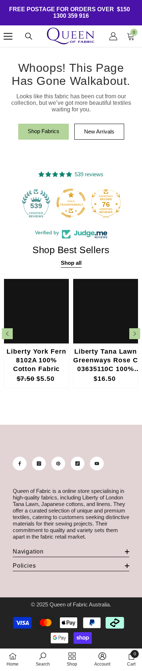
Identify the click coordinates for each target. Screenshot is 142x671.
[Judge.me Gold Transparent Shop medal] (49, 203)
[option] (36, 333)
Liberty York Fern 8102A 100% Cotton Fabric (36, 360)
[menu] (8, 36)
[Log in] (113, 36)
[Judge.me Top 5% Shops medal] (119, 203)
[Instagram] (39, 463)
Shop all (71, 263)
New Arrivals (99, 131)
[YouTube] (97, 463)
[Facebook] (20, 463)
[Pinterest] (58, 463)
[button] (7, 333)
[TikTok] (77, 463)
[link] (43, 659)
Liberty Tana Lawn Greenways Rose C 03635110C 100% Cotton (105, 361)
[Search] (28, 36)
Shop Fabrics (43, 131)
